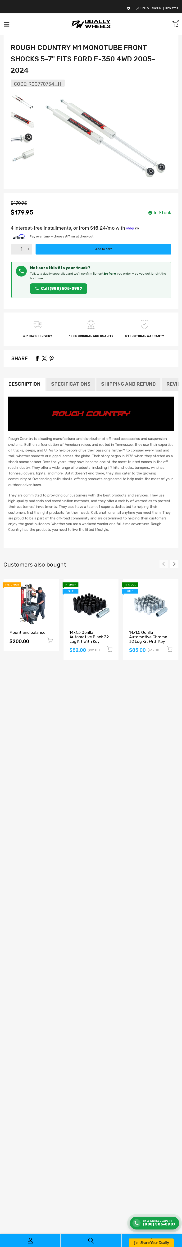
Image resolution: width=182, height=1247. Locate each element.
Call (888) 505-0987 (61, 288)
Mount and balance (27, 632)
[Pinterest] (51, 358)
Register (171, 8)
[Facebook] (37, 358)
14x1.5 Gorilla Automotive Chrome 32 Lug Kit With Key (148, 637)
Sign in (156, 8)
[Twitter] (44, 358)
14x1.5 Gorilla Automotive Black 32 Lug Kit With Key (89, 637)
